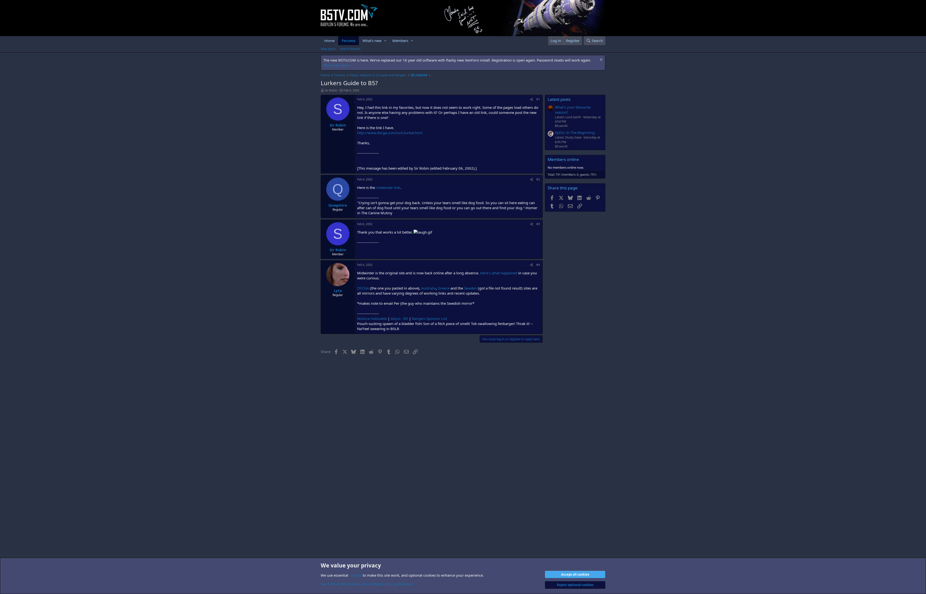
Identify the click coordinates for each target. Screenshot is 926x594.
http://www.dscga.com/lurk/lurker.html (389, 132)
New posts (328, 49)
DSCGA (363, 288)
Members (400, 40)
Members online (563, 159)
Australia (428, 288)
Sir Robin (331, 90)
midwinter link (388, 187)
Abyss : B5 (399, 318)
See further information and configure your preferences (367, 583)
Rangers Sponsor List (429, 318)
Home (329, 40)
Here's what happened (498, 272)
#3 (538, 224)
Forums (348, 40)
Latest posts (559, 99)
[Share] (531, 99)
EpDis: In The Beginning (575, 132)
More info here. (336, 65)
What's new (371, 40)
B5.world (561, 126)
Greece (443, 288)
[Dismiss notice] (601, 60)
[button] (385, 40)
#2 (538, 179)
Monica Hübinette (372, 318)
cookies (355, 575)
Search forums (350, 49)
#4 (538, 265)
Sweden (470, 288)
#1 (538, 99)
